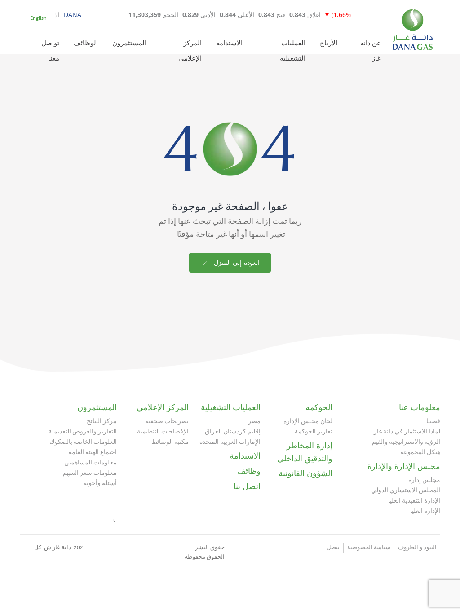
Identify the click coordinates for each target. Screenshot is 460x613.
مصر (254, 421)
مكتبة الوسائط (170, 442)
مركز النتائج (102, 421)
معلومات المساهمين (90, 463)
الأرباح (328, 43)
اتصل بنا (247, 486)
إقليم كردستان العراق (233, 432)
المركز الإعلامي (163, 407)
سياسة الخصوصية (368, 548)
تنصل (333, 548)
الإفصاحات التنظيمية (163, 432)
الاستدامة (229, 43)
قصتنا (433, 421)
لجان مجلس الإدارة (307, 421)
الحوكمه (318, 407)
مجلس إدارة (424, 480)
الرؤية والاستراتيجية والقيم (406, 442)
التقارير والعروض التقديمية (83, 432)
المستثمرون (129, 43)
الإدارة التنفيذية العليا (414, 501)
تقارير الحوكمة (313, 432)
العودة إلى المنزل (235, 263)
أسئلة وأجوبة (100, 483)
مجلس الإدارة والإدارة (403, 466)
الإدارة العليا (425, 511)
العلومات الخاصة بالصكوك (83, 442)
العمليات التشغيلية (231, 407)
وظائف (249, 471)
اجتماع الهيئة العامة (92, 452)
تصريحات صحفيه (167, 421)
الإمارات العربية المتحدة (230, 442)
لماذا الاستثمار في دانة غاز (407, 432)
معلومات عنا (419, 407)
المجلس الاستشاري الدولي (405, 490)
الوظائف (86, 43)
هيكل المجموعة (420, 452)
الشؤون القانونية (305, 473)
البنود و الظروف (417, 548)
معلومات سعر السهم (90, 473)
